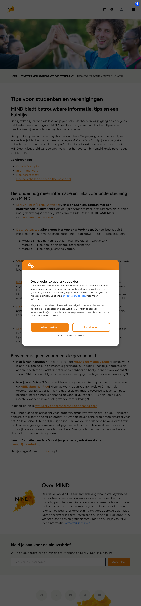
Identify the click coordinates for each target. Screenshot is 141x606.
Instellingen (91, 327)
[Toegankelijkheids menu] (137, 4)
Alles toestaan (49, 327)
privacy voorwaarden (74, 295)
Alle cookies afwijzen (70, 335)
